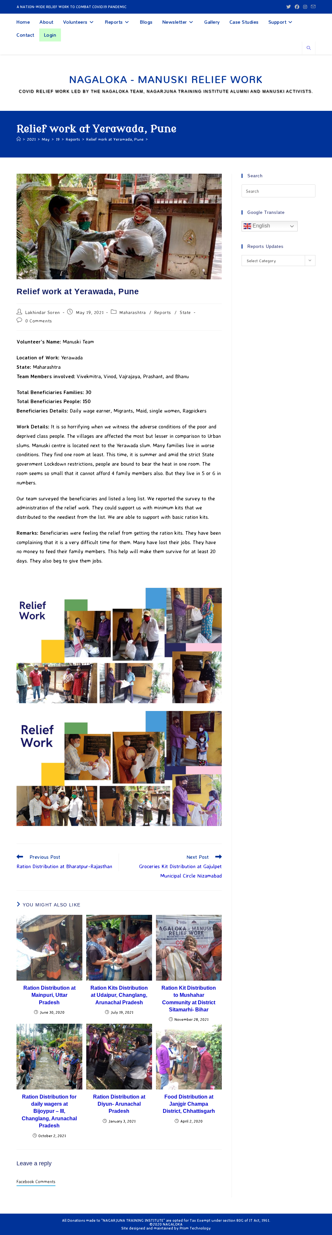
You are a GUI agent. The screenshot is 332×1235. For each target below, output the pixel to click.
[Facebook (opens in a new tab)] (297, 7)
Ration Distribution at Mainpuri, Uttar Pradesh (49, 995)
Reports (162, 312)
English (260, 226)
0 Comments (38, 320)
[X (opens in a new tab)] (288, 7)
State (185, 312)
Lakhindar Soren (42, 312)
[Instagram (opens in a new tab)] (305, 7)
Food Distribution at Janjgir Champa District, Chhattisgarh (189, 1104)
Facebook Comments (36, 1181)
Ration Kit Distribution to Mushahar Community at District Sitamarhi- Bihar (188, 998)
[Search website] (308, 48)
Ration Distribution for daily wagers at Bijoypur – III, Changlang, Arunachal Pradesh (49, 1111)
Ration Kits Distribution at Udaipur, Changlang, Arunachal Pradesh (119, 995)
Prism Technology (195, 1228)
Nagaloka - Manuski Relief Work (166, 79)
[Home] (19, 139)
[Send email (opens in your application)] (312, 7)
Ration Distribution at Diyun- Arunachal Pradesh (119, 1104)
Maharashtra (132, 312)
